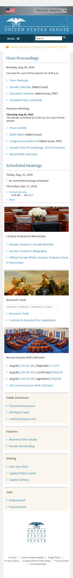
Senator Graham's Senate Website (31, 244)
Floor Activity (18, 128)
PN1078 (57, 372)
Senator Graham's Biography (28, 251)
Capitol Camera (19, 480)
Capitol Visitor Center (23, 473)
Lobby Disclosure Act (22, 419)
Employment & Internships (37, 560)
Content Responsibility (32, 557)
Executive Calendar (22, 93)
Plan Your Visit (18, 466)
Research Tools (19, 313)
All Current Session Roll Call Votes (31, 385)
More (12, 199)
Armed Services (18, 192)
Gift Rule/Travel (19, 412)
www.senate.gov (38, 564)
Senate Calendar (20, 87)
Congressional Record (24, 141)
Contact (12, 557)
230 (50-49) (27, 372)
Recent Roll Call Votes (23, 154)
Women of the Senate (23, 439)
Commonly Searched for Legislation (32, 320)
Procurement (17, 507)
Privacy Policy (11, 560)
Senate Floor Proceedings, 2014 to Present (37, 147)
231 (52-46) (27, 365)
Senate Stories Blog (21, 446)
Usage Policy (54, 557)
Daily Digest (17, 134)
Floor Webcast (19, 80)
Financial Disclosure (22, 406)
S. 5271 (54, 365)
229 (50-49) (27, 379)
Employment (17, 500)
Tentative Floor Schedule (26, 100)
